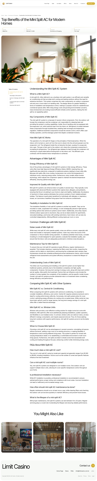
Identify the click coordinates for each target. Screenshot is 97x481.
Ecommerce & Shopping (13, 15)
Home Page (60, 471)
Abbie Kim (5, 31)
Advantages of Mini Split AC (15, 95)
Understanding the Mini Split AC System (16, 92)
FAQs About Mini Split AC (15, 105)
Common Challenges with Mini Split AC (17, 98)
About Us (80, 476)
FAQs (72, 471)
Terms (89, 476)
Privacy (85, 476)
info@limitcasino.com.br (82, 471)
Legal (93, 476)
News (6, 15)
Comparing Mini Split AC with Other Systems (17, 102)
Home (2, 15)
